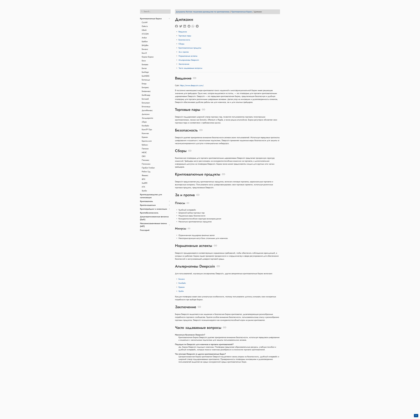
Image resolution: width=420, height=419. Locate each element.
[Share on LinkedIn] (185, 26)
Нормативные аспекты (187, 56)
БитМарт (145, 72)
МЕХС (144, 152)
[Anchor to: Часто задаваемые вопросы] (224, 327)
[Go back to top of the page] (416, 415)
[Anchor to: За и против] (198, 195)
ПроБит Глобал (148, 167)
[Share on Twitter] (181, 26)
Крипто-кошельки (148, 205)
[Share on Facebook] (177, 26)
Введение (182, 31)
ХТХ (143, 186)
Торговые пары (184, 35)
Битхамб (145, 98)
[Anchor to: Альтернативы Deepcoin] (218, 266)
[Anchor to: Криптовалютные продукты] (223, 174)
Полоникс (146, 164)
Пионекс (145, 160)
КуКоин (145, 144)
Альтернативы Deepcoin (188, 60)
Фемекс (145, 175)
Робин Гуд (146, 171)
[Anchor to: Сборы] (189, 150)
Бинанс (145, 49)
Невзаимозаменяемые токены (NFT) (153, 225)
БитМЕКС (146, 76)
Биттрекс (145, 87)
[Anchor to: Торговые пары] (203, 109)
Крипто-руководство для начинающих (151, 196)
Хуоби (144, 190)
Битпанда (146, 79)
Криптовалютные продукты (189, 47)
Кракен (145, 137)
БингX (144, 53)
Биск (144, 60)
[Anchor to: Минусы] (189, 228)
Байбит (145, 41)
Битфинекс (146, 91)
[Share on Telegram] (198, 26)
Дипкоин (146, 114)
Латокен (145, 148)
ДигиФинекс (147, 110)
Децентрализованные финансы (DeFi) (154, 218)
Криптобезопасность (149, 212)
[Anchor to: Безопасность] (201, 130)
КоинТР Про (147, 129)
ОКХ (143, 156)
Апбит (144, 37)
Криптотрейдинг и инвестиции (153, 209)
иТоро (144, 121)
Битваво (145, 64)
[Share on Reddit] (189, 26)
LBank (144, 30)
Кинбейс (145, 125)
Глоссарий (144, 230)
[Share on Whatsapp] (194, 26)
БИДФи (145, 45)
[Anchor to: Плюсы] (188, 203)
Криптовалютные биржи (151, 18)
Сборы (181, 43)
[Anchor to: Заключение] (199, 307)
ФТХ (143, 179)
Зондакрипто (147, 118)
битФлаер (146, 95)
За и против (183, 51)
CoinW (145, 22)
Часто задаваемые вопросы (190, 68)
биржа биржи (148, 56)
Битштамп (146, 102)
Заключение (183, 64)
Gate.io (145, 26)
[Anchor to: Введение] (194, 78)
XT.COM (145, 33)
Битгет (144, 68)
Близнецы (146, 106)
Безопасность (184, 39)
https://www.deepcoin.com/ (191, 85)
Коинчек (145, 133)
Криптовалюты (146, 201)
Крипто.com (147, 141)
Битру (144, 83)
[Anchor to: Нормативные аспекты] (215, 245)
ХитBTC (145, 183)
